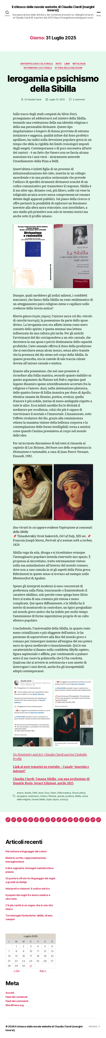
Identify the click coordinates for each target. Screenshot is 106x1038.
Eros (47, 792)
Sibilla (78, 796)
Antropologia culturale (36, 63)
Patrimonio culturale (38, 68)
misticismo (33, 796)
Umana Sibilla (38, 799)
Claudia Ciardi (34, 99)
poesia (60, 796)
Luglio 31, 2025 (57, 99)
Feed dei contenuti (16, 996)
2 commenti (79, 99)
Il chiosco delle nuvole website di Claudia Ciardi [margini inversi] (53, 8)
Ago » (42, 970)
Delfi (34, 792)
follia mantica (64, 792)
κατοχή (64, 799)
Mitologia (79, 63)
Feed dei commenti (17, 1001)
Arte (58, 63)
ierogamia (22, 796)
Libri (67, 63)
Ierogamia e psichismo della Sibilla (53, 83)
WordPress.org (15, 1005)
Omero (43, 796)
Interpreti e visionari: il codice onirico (28, 888)
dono (40, 792)
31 (30, 965)
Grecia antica (78, 792)
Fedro (53, 792)
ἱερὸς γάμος (52, 799)
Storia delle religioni (68, 68)
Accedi (10, 992)
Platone (52, 796)
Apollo (28, 792)
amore (20, 792)
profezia (69, 796)
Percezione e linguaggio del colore (26, 851)
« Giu (16, 970)
